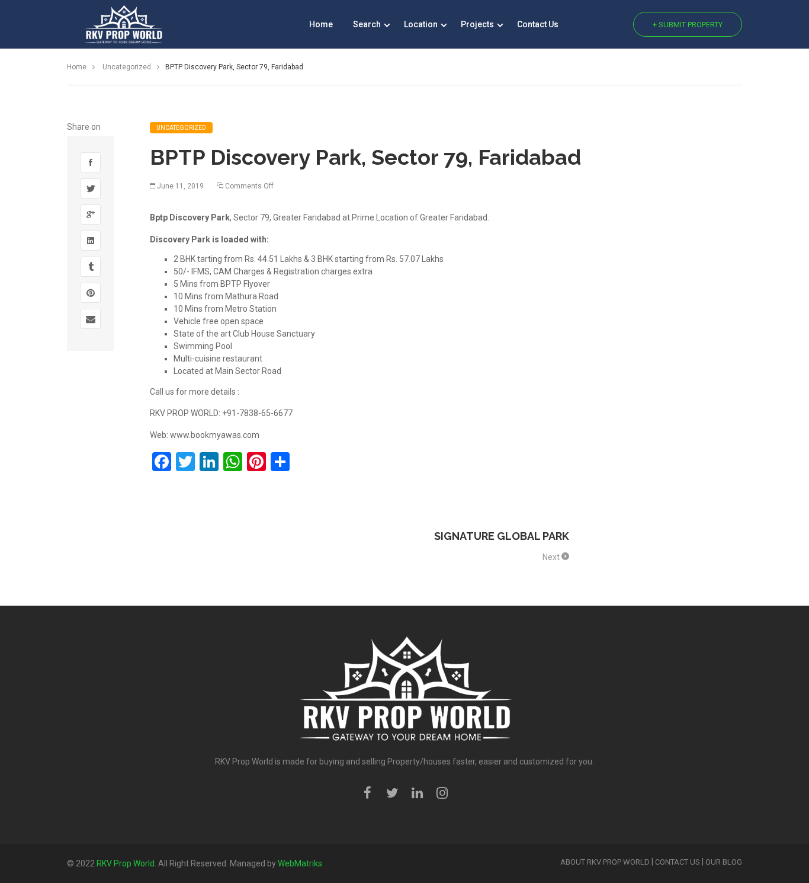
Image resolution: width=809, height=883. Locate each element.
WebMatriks (300, 863)
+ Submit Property (688, 24)
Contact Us (537, 24)
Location (421, 24)
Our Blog (723, 862)
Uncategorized (127, 67)
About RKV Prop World (605, 862)
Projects (478, 24)
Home (321, 24)
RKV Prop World (126, 863)
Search (368, 24)
